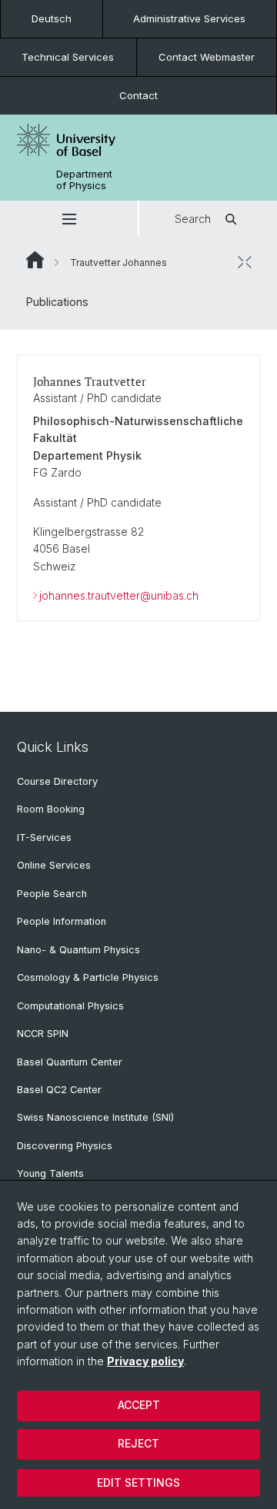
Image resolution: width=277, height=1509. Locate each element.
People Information (61, 921)
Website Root (35, 259)
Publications (57, 301)
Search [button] (193, 218)
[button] (69, 219)
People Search (52, 893)
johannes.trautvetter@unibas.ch (119, 595)
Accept (139, 1404)
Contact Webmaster (207, 57)
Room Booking (51, 809)
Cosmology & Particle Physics (88, 977)
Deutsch (52, 18)
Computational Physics (70, 1006)
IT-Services (44, 837)
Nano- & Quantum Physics (78, 950)
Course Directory (57, 781)
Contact (138, 95)
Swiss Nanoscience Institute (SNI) (95, 1117)
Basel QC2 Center (59, 1089)
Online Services (54, 865)
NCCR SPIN (42, 1033)
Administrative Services (189, 18)
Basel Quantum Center (69, 1062)
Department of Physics (84, 179)
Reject (138, 1443)
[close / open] (244, 262)
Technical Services (68, 57)
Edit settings (138, 1482)
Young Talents (50, 1173)
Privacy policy (145, 1361)
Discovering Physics (64, 1146)
